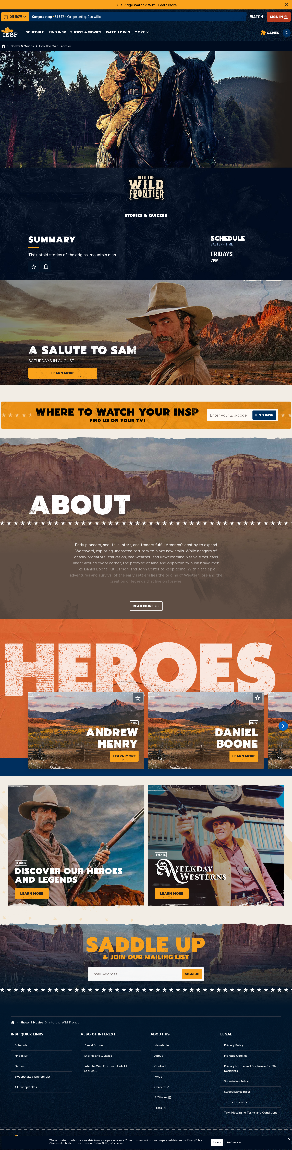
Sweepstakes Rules (237, 1091)
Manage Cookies (235, 1056)
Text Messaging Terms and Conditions (250, 1112)
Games (19, 1066)
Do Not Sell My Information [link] (108, 1143)
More (140, 32)
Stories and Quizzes (98, 1056)
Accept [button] (217, 1142)
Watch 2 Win (118, 32)
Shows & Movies (85, 32)
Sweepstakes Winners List (32, 1076)
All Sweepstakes (26, 1087)
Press (158, 1108)
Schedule (35, 32)
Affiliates (160, 1097)
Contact (160, 1066)
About (158, 1056)
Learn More (167, 5)
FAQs (158, 1076)
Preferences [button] (234, 1142)
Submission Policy (236, 1081)
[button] (288, 1139)
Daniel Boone (93, 1045)
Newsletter (162, 1045)
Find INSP (57, 32)
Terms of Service (236, 1102)
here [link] (71, 1143)
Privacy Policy (234, 1045)
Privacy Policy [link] (194, 1140)
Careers (159, 1087)
